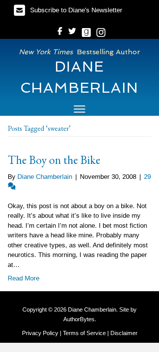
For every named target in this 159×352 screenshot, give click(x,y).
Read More (23, 278)
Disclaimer (123, 333)
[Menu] (79, 109)
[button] (68, 10)
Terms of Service (84, 333)
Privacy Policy (40, 333)
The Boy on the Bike (54, 159)
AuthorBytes (79, 319)
